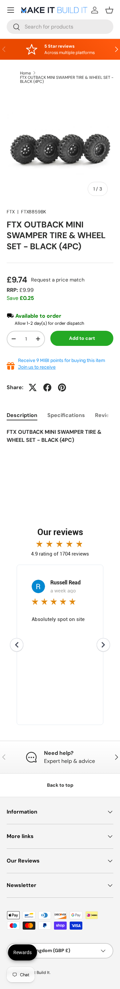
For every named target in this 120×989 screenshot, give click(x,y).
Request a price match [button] (58, 279)
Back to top (60, 785)
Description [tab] (22, 415)
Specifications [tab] (66, 415)
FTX (11, 212)
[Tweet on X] (32, 387)
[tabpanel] (60, 440)
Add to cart (82, 338)
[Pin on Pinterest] (62, 387)
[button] (109, 10)
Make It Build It (36, 972)
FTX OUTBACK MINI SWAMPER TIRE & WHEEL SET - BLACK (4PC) (66, 79)
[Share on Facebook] (47, 387)
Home (25, 73)
